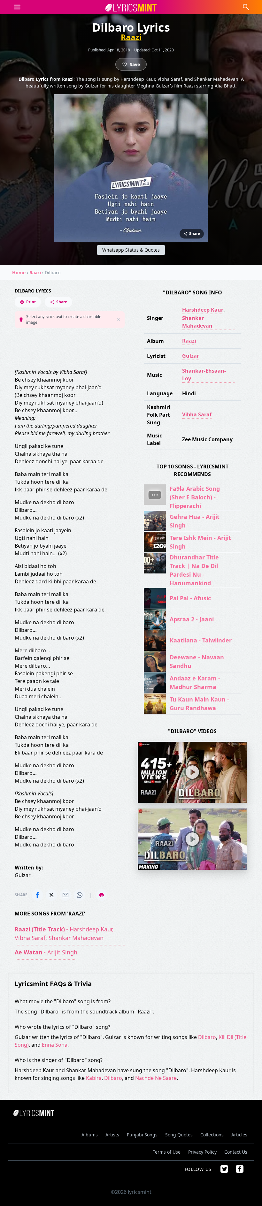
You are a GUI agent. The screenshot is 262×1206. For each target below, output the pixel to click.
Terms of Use (167, 1152)
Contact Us (235, 1152)
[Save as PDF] (101, 895)
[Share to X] (51, 895)
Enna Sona (54, 1044)
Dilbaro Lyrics (33, 291)
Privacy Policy (202, 1152)
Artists (112, 1135)
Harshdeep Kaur (202, 309)
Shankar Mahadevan (197, 322)
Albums (89, 1135)
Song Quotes (179, 1135)
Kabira (94, 1077)
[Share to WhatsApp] (79, 895)
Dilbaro (207, 1037)
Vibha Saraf (197, 414)
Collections (212, 1135)
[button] (17, 7)
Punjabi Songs (142, 1135)
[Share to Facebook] (37, 895)
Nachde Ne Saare (156, 1077)
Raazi (131, 37)
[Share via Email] (65, 895)
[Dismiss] (118, 319)
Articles (239, 1135)
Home (19, 272)
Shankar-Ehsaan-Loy (204, 374)
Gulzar (190, 355)
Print (31, 302)
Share (61, 302)
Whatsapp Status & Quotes (131, 250)
